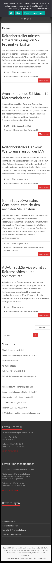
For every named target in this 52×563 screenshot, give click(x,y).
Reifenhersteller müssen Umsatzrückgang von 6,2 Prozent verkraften (21, 40)
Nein (18, 13)
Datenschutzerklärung (11, 534)
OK (11, 13)
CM (7, 72)
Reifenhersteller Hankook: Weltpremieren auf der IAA (23, 149)
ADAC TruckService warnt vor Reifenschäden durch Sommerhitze (25, 271)
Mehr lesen (44, 80)
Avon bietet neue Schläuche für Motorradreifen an (26, 95)
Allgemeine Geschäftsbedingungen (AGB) (21, 558)
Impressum (42, 558)
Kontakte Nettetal (10, 526)
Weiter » (43, 327)
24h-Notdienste (8, 521)
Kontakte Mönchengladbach (14, 530)
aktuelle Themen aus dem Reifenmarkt (22, 76)
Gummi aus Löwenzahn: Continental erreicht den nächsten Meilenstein (21, 204)
